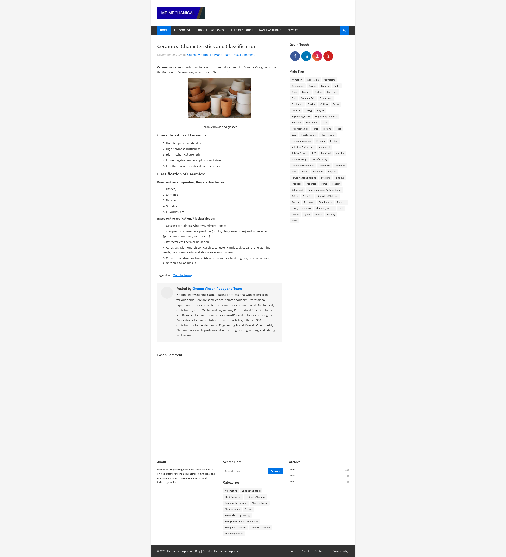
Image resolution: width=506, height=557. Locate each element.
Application (313, 79)
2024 (319, 481)
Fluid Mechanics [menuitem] (241, 30)
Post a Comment (244, 54)
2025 (319, 475)
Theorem (341, 202)
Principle (339, 177)
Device (336, 104)
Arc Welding (329, 79)
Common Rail (308, 98)
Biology (325, 85)
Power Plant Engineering (304, 177)
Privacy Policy (341, 551)
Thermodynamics (325, 208)
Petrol (304, 171)
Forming (327, 128)
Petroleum (317, 171)
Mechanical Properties (303, 165)
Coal (294, 98)
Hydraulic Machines (301, 140)
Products (296, 183)
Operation (340, 165)
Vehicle (318, 214)
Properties (311, 183)
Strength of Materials (327, 196)
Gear (294, 134)
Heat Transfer (328, 134)
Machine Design (299, 159)
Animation (297, 79)
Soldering (307, 196)
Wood (294, 220)
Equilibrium (312, 122)
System (295, 202)
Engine (320, 110)
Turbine (295, 214)
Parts (294, 171)
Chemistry (332, 91)
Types (307, 214)
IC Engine (320, 140)
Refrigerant (297, 189)
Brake (294, 91)
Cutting (324, 104)
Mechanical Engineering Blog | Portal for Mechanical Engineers (203, 551)
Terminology (325, 202)
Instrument (324, 147)
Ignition (334, 140)
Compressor (326, 98)
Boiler (337, 85)
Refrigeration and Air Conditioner (324, 189)
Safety (295, 196)
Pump (324, 183)
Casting (318, 91)
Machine (340, 153)
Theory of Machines (301, 208)
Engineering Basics (301, 116)
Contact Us (320, 551)
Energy (308, 110)
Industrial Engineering (303, 147)
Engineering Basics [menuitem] (210, 30)
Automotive (298, 85)
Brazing (306, 91)
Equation (296, 122)
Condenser (297, 104)
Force (315, 128)
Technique (309, 202)
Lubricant (326, 153)
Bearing (312, 85)
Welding (331, 214)
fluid (325, 122)
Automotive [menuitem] (182, 30)
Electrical (296, 110)
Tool (341, 208)
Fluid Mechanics (300, 128)
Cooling (311, 104)
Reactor (336, 183)
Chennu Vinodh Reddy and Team (208, 54)
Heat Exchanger (308, 134)
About (305, 551)
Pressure (325, 177)
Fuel (338, 128)
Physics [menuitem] (292, 30)
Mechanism (324, 165)
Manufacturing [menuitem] (270, 30)
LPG (314, 153)
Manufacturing (182, 275)
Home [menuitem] (164, 30)
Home (292, 551)
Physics (332, 171)
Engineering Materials (326, 116)
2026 (319, 469)
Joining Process (299, 153)
